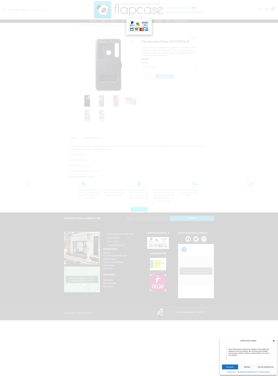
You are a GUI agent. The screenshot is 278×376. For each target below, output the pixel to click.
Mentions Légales (264, 372)
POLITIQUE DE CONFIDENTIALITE (247, 372)
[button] (274, 341)
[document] (139, 188)
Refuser (247, 367)
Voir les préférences (266, 367)
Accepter (230, 367)
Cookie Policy (231, 372)
